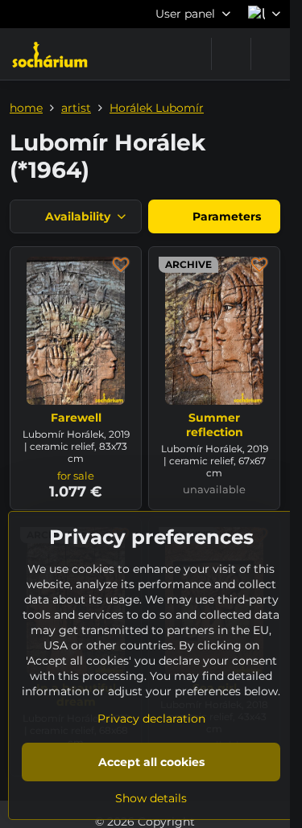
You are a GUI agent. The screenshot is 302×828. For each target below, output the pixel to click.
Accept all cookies (151, 762)
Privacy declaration (151, 718)
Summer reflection (214, 424)
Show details (151, 798)
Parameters (225, 216)
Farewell (76, 417)
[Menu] (270, 54)
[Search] (231, 54)
